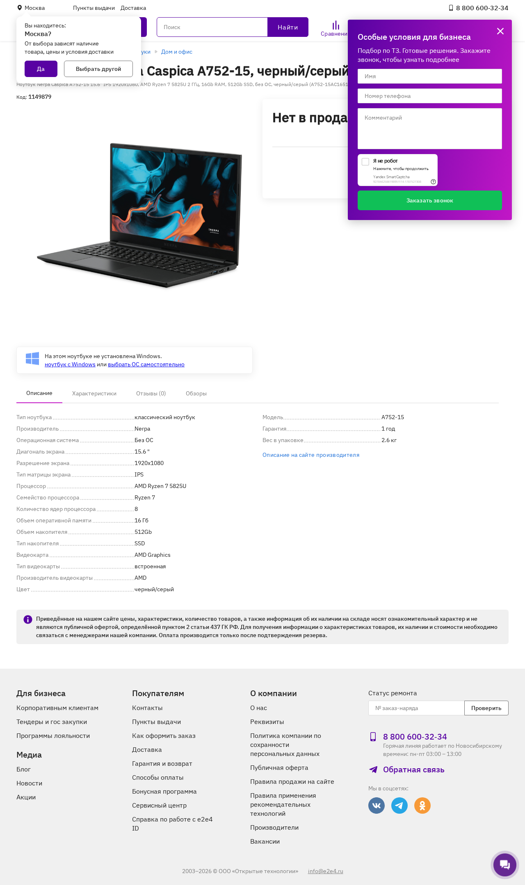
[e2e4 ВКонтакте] (376, 805)
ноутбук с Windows (70, 364)
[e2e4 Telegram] (399, 805)
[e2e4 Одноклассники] (422, 805)
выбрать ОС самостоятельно (146, 364)
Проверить (486, 708)
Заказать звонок (429, 200)
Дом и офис (176, 51)
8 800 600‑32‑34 (482, 8)
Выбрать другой (98, 69)
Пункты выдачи (94, 7)
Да (41, 69)
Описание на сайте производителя (310, 454)
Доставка (133, 7)
